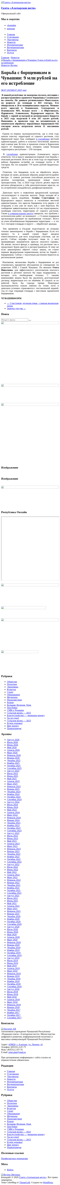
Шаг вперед (13, 726)
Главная (11, 34)
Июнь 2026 (12, 745)
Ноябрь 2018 (13, 981)
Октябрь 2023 (14, 828)
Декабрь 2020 (13, 916)
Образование (13, 694)
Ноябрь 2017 (13, 1012)
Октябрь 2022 (14, 859)
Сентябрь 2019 (14, 955)
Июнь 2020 (12, 932)
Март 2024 (12, 815)
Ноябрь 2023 (13, 825)
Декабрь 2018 (13, 979)
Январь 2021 (13, 914)
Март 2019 (12, 971)
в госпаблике (43, 139)
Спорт (10, 692)
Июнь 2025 (12, 776)
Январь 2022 (13, 882)
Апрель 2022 (13, 875)
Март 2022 (12, 877)
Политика (12, 684)
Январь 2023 (13, 851)
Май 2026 (12, 747)
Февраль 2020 (14, 942)
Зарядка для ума (16, 308)
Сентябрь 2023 (14, 830)
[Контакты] (8, 1029)
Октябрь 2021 (14, 890)
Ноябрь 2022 (13, 856)
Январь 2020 (13, 945)
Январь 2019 (13, 976)
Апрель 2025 (13, 781)
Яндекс (14, 65)
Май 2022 (12, 872)
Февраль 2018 (14, 1005)
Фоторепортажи (15, 45)
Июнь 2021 (12, 901)
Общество (12, 681)
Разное (10, 702)
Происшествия (14, 700)
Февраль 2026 (14, 755)
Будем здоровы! (15, 723)
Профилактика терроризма (14, 1158)
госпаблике (12, 154)
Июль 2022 (12, 867)
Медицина (12, 697)
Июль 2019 (12, 960)
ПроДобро (12, 707)
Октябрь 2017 (14, 1015)
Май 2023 (12, 841)
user (25, 90)
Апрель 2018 (13, 999)
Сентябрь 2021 (14, 893)
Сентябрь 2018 (14, 986)
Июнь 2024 (12, 807)
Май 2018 (12, 997)
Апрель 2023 (13, 843)
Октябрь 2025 (14, 765)
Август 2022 (13, 864)
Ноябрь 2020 (13, 919)
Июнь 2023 (12, 838)
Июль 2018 (12, 992)
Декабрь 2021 (13, 885)
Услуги (10, 52)
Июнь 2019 (12, 963)
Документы (12, 39)
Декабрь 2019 (13, 947)
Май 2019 (12, 966)
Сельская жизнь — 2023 (19, 713)
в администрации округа (20, 213)
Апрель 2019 (13, 968)
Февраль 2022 (14, 880)
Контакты (12, 50)
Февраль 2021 (14, 911)
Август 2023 (13, 833)
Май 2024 (12, 810)
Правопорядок (14, 728)
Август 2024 (13, 802)
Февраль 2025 (14, 786)
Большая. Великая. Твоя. (19, 705)
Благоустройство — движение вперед (26, 715)
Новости (11, 42)
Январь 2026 (13, 758)
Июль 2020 (12, 929)
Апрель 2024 (13, 812)
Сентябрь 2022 (14, 862)
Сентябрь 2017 (14, 1018)
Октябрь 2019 (14, 953)
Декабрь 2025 (13, 760)
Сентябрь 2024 (14, 799)
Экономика (12, 687)
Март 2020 (12, 940)
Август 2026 (13, 739)
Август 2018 (13, 989)
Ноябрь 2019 (13, 950)
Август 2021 (13, 895)
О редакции (13, 37)
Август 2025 (13, 771)
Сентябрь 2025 (14, 768)
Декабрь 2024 (13, 791)
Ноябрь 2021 (13, 888)
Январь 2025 (13, 789)
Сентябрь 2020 (14, 924)
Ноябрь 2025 (13, 763)
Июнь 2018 (12, 994)
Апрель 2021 (13, 906)
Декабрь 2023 (13, 823)
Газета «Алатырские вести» (18, 8)
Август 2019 (13, 958)
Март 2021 (12, 908)
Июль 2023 (12, 836)
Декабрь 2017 (13, 1010)
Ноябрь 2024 (13, 794)
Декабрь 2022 (13, 854)
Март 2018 (12, 1002)
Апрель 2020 (13, 937)
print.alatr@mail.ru (17, 1052)
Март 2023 (12, 846)
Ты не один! (13, 718)
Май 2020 (12, 934)
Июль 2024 (12, 804)
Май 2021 (12, 903)
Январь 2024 (13, 820)
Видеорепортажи (15, 47)
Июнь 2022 (12, 869)
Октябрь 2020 (14, 921)
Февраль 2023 (14, 849)
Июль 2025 (12, 773)
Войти (10, 1170)
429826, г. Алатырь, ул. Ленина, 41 (25, 1044)
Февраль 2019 (14, 973)
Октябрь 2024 (14, 797)
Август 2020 (13, 927)
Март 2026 (12, 752)
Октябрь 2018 (14, 984)
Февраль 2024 (14, 817)
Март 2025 (12, 784)
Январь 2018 (13, 1007)
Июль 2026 (12, 742)
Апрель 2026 (13, 750)
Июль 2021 (12, 898)
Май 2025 (12, 778)
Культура (11, 689)
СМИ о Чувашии (15, 710)
